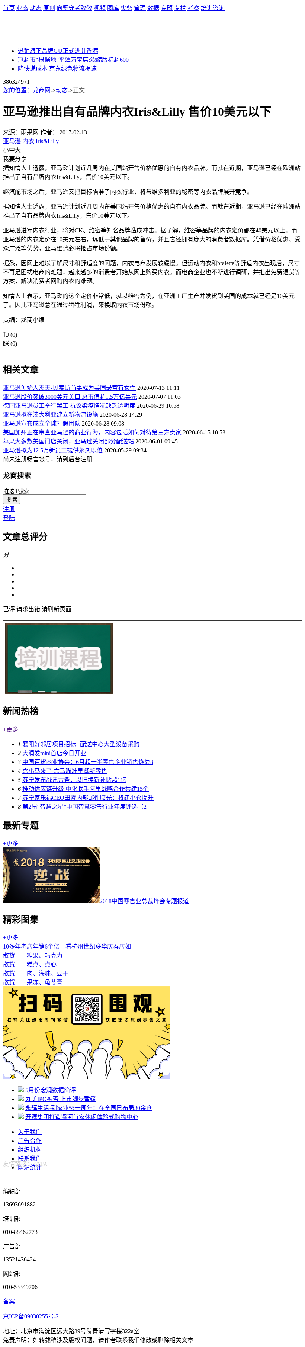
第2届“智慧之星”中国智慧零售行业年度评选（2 (84, 807)
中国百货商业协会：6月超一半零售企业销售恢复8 (87, 762)
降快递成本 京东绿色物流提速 (57, 68)
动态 (36, 8)
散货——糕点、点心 (30, 964)
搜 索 (11, 500)
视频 (100, 8)
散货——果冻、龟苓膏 (32, 982)
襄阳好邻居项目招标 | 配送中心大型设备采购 (80, 744)
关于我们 (30, 1132)
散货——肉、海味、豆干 (35, 973)
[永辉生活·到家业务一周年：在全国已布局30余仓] (21, 1108)
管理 (140, 8)
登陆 (9, 518)
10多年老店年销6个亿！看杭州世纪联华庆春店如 (67, 946)
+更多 (10, 729)
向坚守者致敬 (74, 8)
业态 (22, 8)
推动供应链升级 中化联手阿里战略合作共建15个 (85, 789)
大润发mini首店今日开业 (54, 753)
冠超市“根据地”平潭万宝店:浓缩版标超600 (73, 60)
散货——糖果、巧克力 (32, 955)
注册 (9, 509)
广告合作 (30, 1141)
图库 (113, 8)
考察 (193, 8)
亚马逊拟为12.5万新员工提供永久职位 (53, 450)
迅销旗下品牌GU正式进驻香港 (58, 51)
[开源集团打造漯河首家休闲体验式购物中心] (21, 1117)
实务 (126, 8)
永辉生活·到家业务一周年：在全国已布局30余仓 (88, 1108)
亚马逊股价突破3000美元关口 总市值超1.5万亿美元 (70, 397)
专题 (167, 8)
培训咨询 (213, 8)
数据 (153, 8)
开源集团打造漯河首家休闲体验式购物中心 (81, 1117)
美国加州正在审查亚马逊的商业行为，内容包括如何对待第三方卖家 (92, 432)
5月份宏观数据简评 (50, 1090)
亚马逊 (12, 141)
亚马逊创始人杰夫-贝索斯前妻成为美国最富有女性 (69, 388)
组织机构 (30, 1149)
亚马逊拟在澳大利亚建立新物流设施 (50, 414)
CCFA (40, 1164)
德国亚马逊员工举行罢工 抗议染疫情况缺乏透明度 (69, 406)
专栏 (180, 8)
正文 (79, 90)
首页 (9, 8)
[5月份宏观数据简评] (21, 1090)
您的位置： (18, 90)
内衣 (28, 141)
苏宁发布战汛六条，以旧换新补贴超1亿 (74, 780)
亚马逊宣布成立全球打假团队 (41, 423)
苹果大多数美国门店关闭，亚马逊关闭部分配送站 (68, 441)
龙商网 (42, 90)
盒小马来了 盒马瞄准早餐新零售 (64, 771)
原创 (49, 8)
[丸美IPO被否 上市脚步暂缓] (21, 1099)
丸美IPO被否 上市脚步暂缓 (60, 1099)
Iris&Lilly (47, 141)
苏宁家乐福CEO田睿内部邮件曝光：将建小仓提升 (88, 798)
